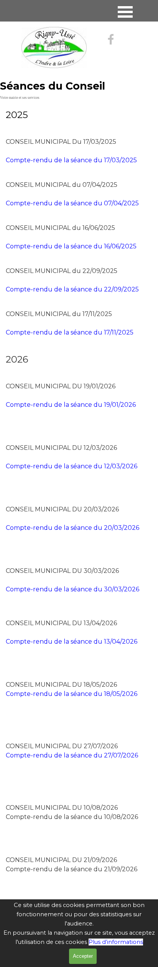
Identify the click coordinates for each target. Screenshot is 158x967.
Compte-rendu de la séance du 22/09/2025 (72, 289)
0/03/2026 (72, 527)
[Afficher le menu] (125, 11)
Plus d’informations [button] (116, 942)
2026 (71, 641)
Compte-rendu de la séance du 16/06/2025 (71, 246)
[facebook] (110, 39)
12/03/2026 (71, 466)
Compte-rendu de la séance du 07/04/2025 (72, 203)
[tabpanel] (79, 115)
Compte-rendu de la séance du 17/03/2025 (71, 160)
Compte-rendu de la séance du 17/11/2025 (69, 332)
